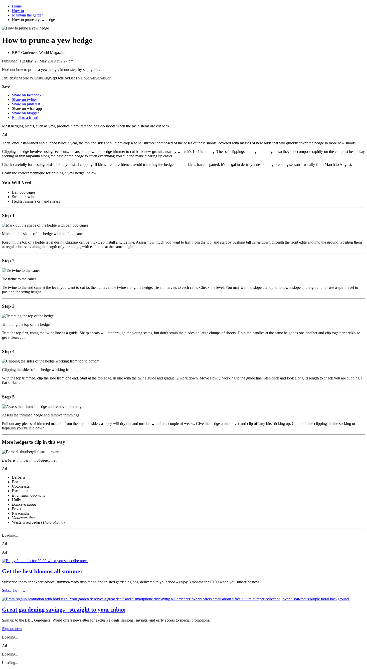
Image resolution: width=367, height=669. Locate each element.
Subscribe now (13, 590)
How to (18, 10)
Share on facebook (26, 95)
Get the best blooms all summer (42, 571)
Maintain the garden (27, 15)
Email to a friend (25, 117)
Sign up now (12, 629)
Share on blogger (25, 113)
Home (17, 6)
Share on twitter (24, 99)
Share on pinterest (26, 104)
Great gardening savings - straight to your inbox (63, 609)
